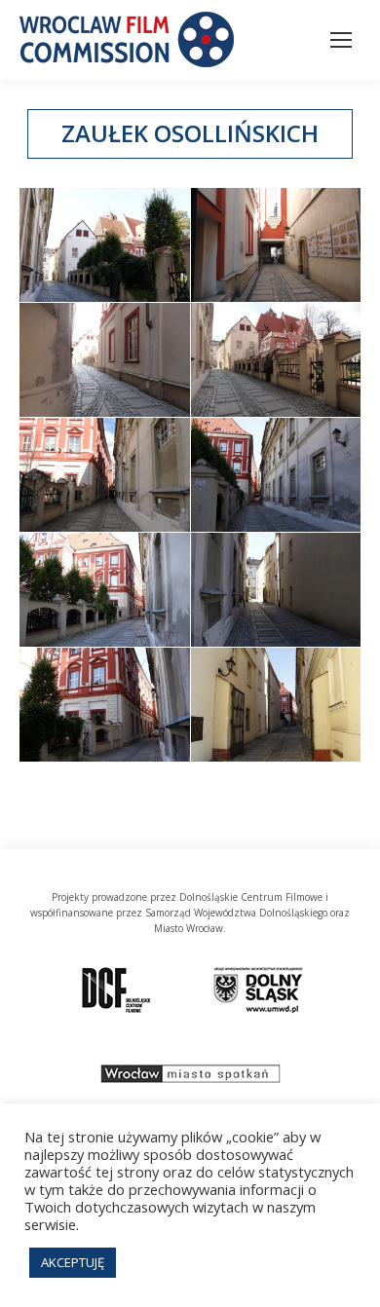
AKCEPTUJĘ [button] (72, 1262)
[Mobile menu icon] (341, 39)
